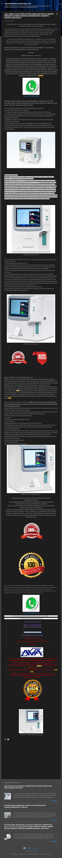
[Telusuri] (60, 4)
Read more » (54, 800)
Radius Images (34, 851)
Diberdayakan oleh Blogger (32, 848)
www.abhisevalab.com (32, 632)
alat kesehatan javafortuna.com (18, 4)
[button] (57, 14)
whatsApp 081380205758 (31, 96)
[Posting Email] (8, 740)
